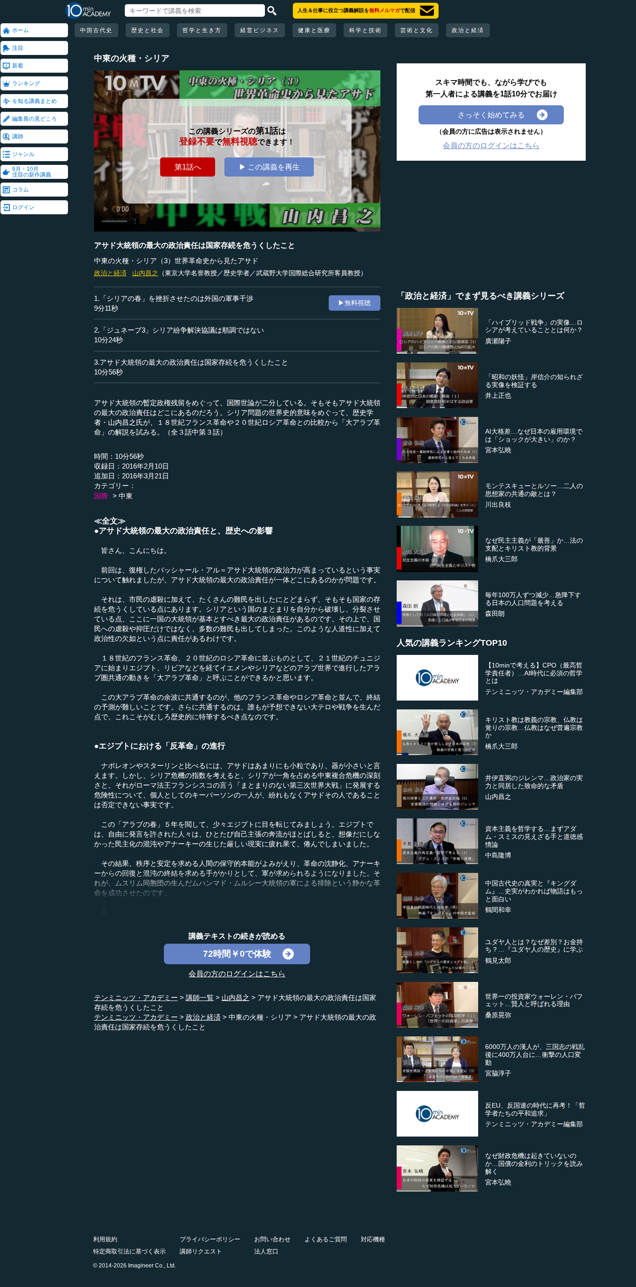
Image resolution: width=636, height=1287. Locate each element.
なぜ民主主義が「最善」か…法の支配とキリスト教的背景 (534, 544)
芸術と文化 (416, 30)
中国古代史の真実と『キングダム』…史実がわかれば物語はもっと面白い (534, 891)
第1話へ (188, 167)
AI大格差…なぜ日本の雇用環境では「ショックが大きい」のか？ (533, 435)
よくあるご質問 (325, 1239)
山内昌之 (145, 273)
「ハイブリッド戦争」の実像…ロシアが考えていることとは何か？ (534, 326)
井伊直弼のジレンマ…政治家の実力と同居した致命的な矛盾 (534, 782)
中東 (126, 496)
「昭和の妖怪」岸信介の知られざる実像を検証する (534, 380)
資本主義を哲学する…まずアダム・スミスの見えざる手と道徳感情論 (534, 836)
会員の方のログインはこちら (237, 973)
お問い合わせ (272, 1239)
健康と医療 (314, 30)
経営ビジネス (259, 30)
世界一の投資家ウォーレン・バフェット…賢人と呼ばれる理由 (534, 1000)
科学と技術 (365, 30)
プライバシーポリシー (210, 1239)
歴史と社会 (147, 30)
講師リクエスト (201, 1251)
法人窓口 (266, 1251)
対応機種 (373, 1239)
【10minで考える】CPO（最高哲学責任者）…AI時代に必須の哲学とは (533, 673)
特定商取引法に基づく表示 (129, 1251)
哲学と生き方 (202, 30)
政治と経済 (468, 30)
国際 (101, 496)
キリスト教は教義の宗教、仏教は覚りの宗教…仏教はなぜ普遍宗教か (534, 727)
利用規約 (105, 1239)
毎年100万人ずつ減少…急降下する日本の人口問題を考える (533, 598)
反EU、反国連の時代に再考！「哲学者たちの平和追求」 (535, 1109)
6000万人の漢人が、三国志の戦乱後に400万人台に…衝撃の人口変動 (535, 1054)
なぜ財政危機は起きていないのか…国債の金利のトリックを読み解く (534, 1163)
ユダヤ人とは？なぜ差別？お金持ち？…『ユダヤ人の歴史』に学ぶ (534, 945)
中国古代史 (96, 30)
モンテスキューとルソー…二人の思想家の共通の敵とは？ (534, 489)
